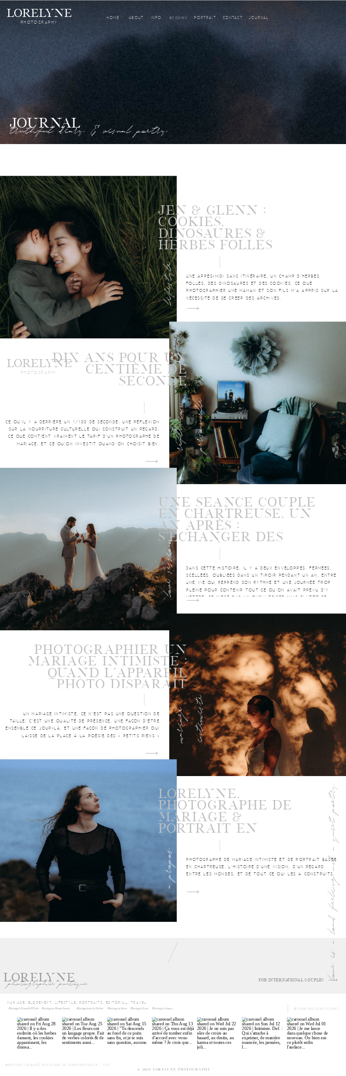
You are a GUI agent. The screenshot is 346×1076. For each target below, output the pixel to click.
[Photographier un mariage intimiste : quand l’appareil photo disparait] (257, 694)
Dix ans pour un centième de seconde (119, 369)
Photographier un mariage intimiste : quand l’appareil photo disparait (107, 667)
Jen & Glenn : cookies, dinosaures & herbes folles (215, 228)
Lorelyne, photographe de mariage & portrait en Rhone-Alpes (225, 817)
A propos (168, 868)
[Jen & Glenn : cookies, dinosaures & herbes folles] (88, 257)
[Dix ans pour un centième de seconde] (257, 402)
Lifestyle (168, 283)
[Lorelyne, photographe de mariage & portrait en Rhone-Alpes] (88, 841)
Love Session (168, 568)
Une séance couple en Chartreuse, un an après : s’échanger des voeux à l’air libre (237, 525)
